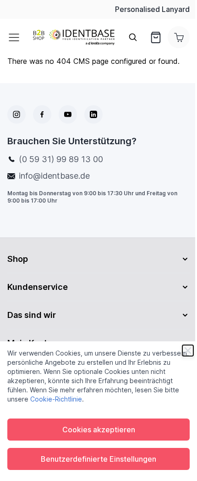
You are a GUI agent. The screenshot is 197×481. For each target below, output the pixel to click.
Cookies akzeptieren (98, 429)
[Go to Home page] (74, 37)
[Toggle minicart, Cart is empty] (179, 37)
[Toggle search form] (133, 37)
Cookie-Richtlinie (56, 399)
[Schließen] (187, 350)
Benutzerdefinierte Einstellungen (98, 459)
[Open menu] (16, 37)
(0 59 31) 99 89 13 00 (61, 159)
